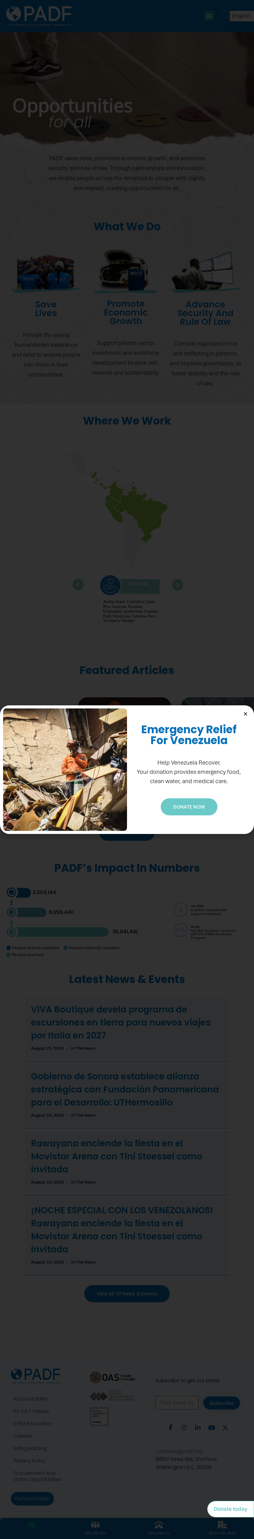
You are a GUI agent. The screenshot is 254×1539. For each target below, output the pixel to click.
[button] (245, 714)
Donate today (230, 1509)
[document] (127, 769)
